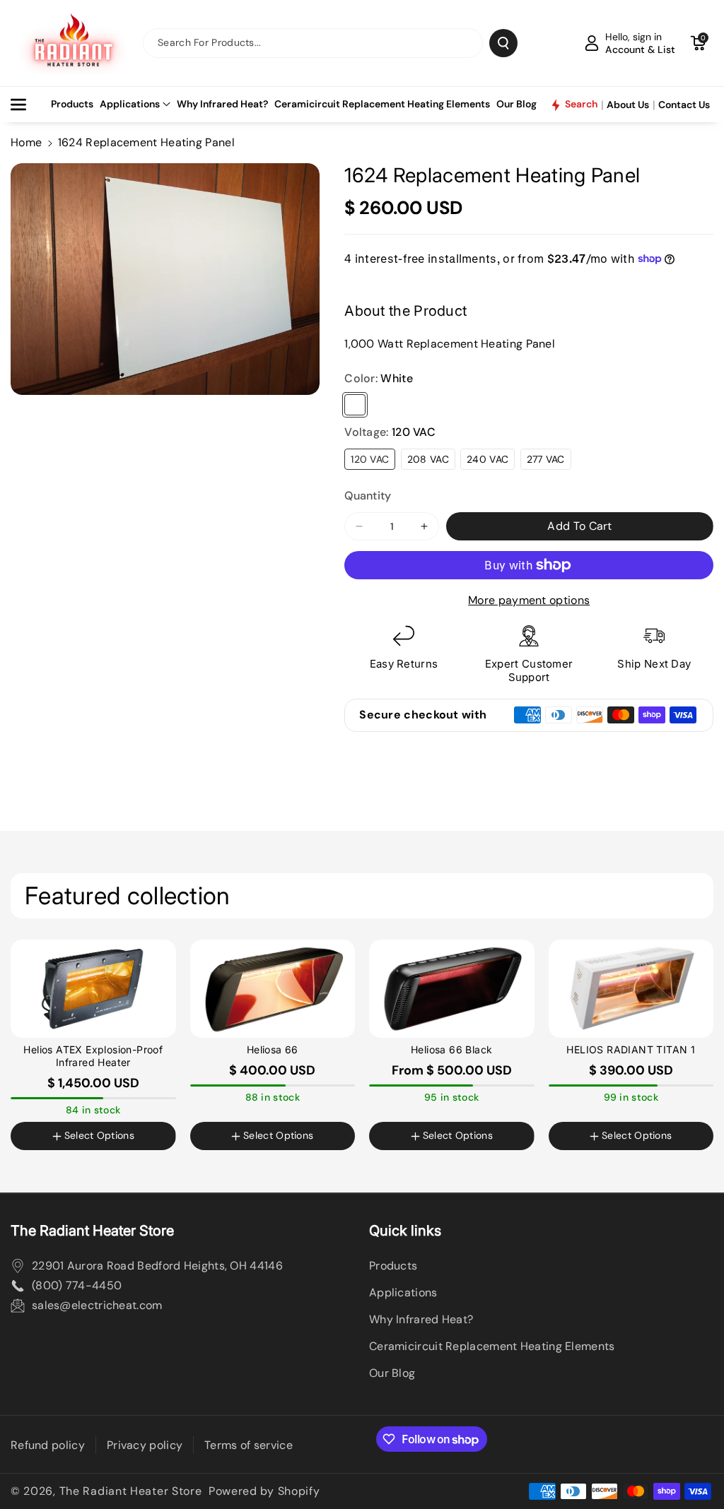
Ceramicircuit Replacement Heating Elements (492, 1346)
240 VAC (487, 459)
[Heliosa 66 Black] (452, 989)
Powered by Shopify (264, 1491)
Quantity (367, 495)
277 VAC (546, 459)
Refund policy (48, 1445)
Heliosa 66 (272, 1049)
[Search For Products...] (503, 43)
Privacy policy (144, 1445)
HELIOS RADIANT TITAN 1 (630, 1049)
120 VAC (370, 459)
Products (393, 1265)
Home (26, 142)
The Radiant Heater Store (130, 1491)
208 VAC (428, 459)
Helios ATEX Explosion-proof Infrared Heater (93, 1055)
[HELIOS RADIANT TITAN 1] (631, 989)
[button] (697, 43)
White (355, 404)
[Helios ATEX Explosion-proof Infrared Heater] (93, 989)
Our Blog (392, 1373)
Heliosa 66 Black (451, 1049)
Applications (130, 103)
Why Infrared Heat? (421, 1319)
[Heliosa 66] (273, 989)
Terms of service (248, 1445)
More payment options (529, 600)
